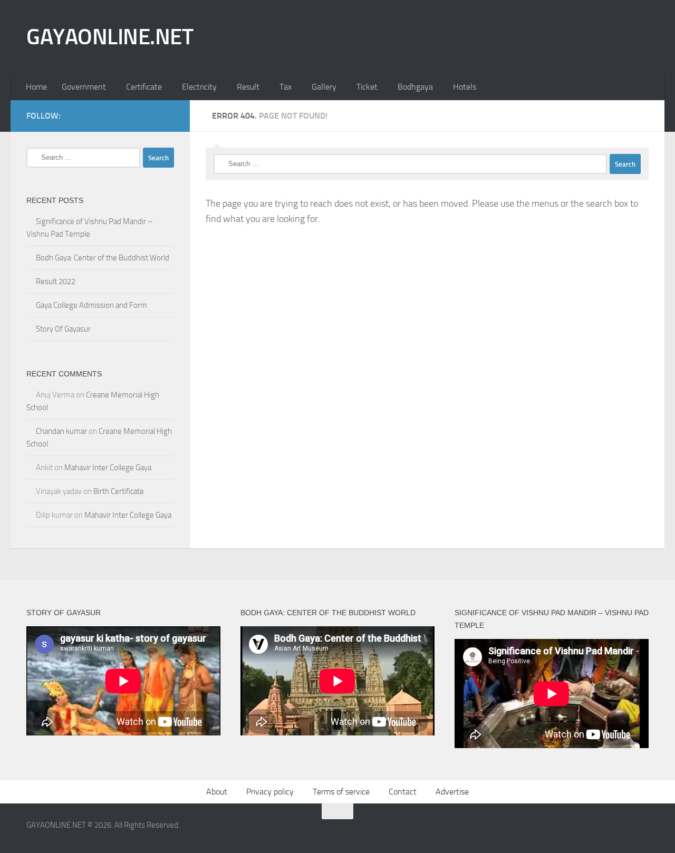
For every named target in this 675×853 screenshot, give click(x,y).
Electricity (199, 87)
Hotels (464, 87)
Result (248, 87)
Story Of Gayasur (63, 329)
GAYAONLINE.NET (109, 37)
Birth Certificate (118, 491)
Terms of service (341, 792)
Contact (403, 792)
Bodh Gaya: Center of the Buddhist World (102, 258)
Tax (285, 87)
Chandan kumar (61, 431)
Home (36, 87)
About (216, 792)
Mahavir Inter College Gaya (107, 467)
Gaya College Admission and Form (91, 305)
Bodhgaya (415, 87)
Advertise (452, 792)
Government (84, 87)
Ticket (367, 87)
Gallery (324, 87)
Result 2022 (55, 281)
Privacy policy (270, 792)
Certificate (144, 87)
